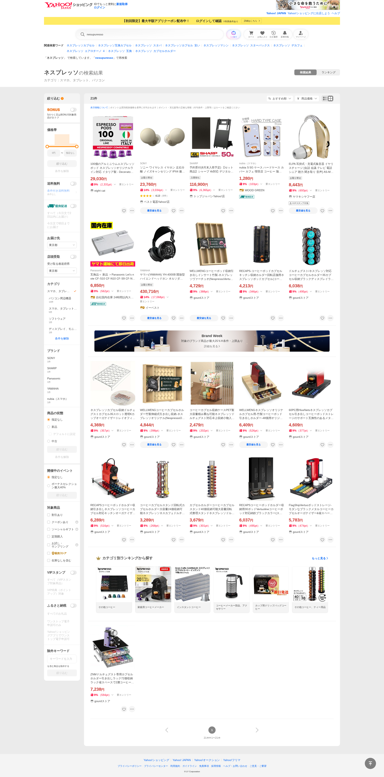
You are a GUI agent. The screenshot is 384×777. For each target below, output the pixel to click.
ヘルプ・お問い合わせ (235, 766)
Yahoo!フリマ (231, 760)
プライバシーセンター (156, 766)
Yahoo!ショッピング (156, 760)
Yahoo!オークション (207, 760)
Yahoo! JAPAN (276, 13)
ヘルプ (336, 13)
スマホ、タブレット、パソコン (82, 80)
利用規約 (175, 766)
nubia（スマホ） (248, 163)
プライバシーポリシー (130, 766)
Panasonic (96, 270)
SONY (143, 163)
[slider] (47, 146)
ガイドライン (189, 766)
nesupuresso (104, 57)
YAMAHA (145, 270)
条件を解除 (62, 338)
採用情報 (216, 766)
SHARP (194, 163)
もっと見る (319, 558)
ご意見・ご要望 (258, 766)
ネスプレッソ (55, 57)
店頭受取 (53, 256)
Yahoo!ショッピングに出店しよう (309, 13)
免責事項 (204, 766)
